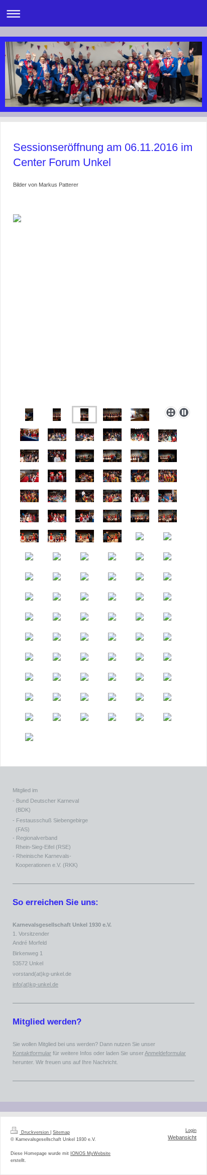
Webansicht (182, 1137)
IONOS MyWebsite (90, 1153)
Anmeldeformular (165, 1053)
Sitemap (61, 1132)
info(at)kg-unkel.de (35, 984)
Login (190, 1130)
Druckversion (35, 1132)
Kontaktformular (32, 1053)
